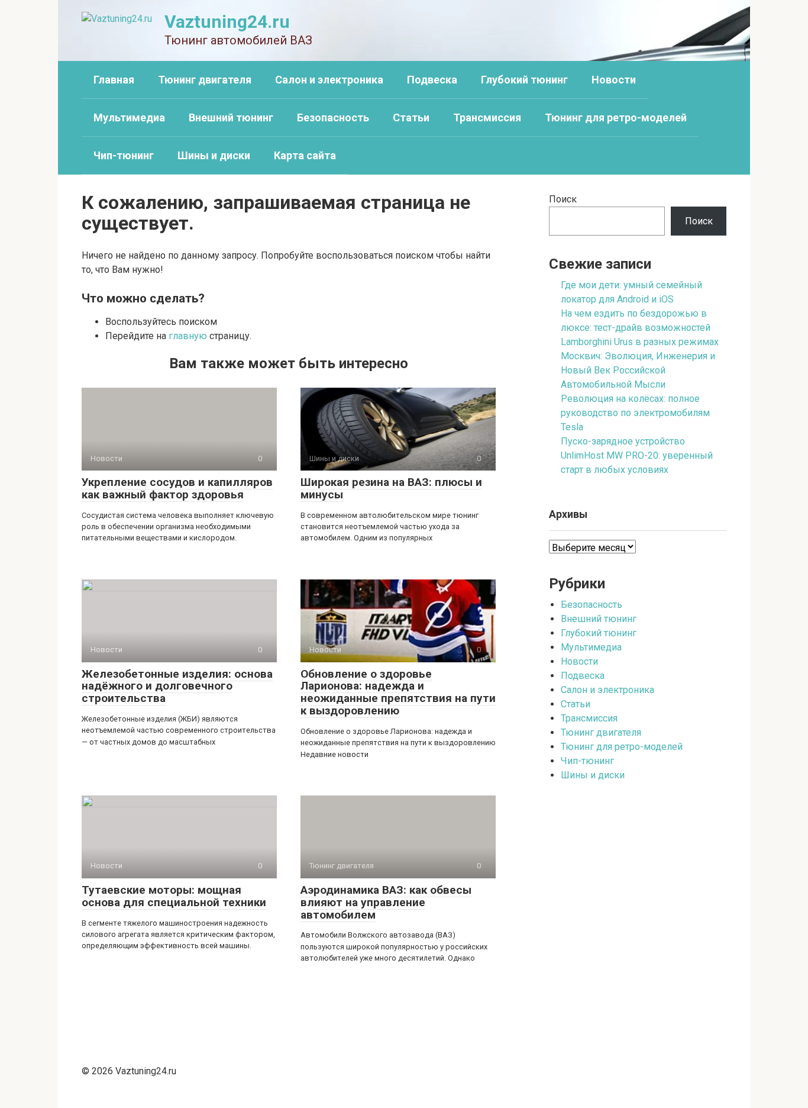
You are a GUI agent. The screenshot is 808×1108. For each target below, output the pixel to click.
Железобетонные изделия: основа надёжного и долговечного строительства (177, 686)
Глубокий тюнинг (524, 79)
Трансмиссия (487, 117)
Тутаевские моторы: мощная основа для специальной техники (174, 896)
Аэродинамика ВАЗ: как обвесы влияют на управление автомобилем (385, 902)
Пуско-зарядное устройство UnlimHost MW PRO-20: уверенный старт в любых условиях (637, 455)
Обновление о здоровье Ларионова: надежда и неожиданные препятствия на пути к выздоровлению (398, 692)
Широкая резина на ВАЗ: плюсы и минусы (391, 488)
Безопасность (333, 117)
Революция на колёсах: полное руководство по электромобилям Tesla (635, 413)
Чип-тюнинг (123, 155)
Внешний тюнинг (231, 117)
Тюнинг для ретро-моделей (616, 117)
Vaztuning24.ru (227, 21)
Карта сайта (305, 155)
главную (188, 336)
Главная (113, 79)
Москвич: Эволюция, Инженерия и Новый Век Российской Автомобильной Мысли (638, 370)
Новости (614, 79)
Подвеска (432, 79)
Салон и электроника (329, 79)
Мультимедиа (129, 117)
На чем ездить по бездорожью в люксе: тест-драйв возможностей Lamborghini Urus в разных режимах (640, 327)
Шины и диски (213, 155)
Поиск (563, 199)
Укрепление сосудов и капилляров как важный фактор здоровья (177, 488)
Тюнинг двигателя (204, 79)
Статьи (411, 117)
